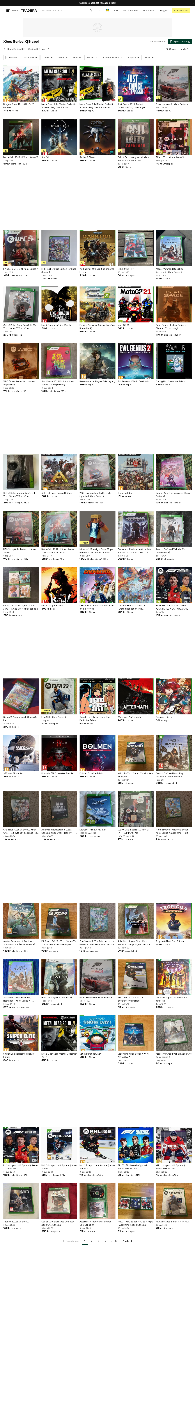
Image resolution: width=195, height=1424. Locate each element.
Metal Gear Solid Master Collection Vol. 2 (59, 1055)
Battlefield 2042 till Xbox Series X (20, 157)
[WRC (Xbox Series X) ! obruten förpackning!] (21, 361)
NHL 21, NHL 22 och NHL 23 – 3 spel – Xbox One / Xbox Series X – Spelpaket (136, 1223)
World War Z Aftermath (129, 717)
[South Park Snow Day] (97, 1033)
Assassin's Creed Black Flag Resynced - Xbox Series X (170, 270)
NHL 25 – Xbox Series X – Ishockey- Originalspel (130, 999)
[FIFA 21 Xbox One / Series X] (174, 137)
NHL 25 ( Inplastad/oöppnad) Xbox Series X (97, 1167)
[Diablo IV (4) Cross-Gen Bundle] (59, 753)
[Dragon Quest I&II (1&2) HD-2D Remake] (21, 84)
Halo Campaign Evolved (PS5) (56, 997)
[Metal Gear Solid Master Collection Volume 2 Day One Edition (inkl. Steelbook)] (97, 84)
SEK (116, 10)
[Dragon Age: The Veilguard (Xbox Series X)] (174, 472)
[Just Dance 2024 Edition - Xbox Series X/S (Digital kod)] (59, 361)
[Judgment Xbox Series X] (21, 1201)
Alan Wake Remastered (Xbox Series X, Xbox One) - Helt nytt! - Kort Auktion (58, 831)
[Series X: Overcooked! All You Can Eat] (21, 696)
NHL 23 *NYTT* (126, 269)
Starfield (45, 157)
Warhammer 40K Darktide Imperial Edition (97, 270)
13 (116, 1241)
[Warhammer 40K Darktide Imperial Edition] (97, 248)
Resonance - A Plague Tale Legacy (97, 381)
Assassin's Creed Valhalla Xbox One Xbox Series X (174, 1055)
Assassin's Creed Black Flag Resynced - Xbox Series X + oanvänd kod (17, 999)
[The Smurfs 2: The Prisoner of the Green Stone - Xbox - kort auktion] (97, 921)
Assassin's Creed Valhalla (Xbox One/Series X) (172, 551)
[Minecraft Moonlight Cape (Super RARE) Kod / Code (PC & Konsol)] (97, 529)
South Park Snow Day (90, 1053)
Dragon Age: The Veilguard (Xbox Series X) (173, 494)
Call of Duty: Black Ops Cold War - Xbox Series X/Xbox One (20, 327)
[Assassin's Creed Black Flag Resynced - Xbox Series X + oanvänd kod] (21, 977)
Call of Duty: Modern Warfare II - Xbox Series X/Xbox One (19, 494)
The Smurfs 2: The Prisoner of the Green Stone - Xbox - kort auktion (97, 943)
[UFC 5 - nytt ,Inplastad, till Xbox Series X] (21, 529)
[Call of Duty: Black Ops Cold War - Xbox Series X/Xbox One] (21, 304)
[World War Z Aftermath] (136, 696)
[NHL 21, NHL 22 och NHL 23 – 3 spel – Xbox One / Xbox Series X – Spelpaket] (136, 1201)
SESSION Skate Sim (13, 773)
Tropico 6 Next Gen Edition (170, 941)
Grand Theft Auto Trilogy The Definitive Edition (95, 719)
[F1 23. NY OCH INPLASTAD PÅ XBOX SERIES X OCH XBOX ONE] (174, 585)
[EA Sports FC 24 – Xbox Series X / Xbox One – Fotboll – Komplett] (59, 921)
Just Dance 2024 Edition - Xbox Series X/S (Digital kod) (57, 383)
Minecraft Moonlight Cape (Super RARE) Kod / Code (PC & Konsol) (97, 551)
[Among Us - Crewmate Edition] (174, 361)
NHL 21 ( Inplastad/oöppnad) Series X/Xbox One (170, 1167)
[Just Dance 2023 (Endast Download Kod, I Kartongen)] (136, 84)
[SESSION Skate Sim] (21, 753)
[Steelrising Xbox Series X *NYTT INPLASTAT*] (136, 1033)
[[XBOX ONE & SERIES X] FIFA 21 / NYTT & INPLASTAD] (136, 809)
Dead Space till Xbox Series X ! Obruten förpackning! (171, 327)
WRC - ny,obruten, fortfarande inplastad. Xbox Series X (95, 494)
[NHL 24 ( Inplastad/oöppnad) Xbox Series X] (59, 1145)
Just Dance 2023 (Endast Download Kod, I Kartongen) (132, 106)
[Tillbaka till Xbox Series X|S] (4, 49)
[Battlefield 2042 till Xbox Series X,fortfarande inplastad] (59, 529)
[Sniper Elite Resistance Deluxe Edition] (21, 1033)
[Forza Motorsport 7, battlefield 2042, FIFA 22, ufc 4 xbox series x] (21, 585)
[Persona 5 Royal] (174, 696)
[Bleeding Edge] (136, 472)
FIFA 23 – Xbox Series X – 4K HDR (173, 1221)
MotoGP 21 (123, 325)
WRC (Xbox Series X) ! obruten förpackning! (19, 383)
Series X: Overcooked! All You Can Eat (20, 719)
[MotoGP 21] (136, 304)
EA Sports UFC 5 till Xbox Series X (20, 269)
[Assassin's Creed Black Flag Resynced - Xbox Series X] (174, 248)
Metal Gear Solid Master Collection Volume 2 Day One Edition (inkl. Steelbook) (97, 106)
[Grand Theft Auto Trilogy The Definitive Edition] (97, 696)
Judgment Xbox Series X (16, 1221)
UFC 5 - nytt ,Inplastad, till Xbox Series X (19, 551)
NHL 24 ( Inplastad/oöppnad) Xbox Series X (59, 1167)
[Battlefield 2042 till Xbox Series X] (21, 137)
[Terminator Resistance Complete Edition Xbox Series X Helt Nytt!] (136, 529)
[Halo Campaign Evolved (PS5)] (59, 977)
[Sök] (90, 10)
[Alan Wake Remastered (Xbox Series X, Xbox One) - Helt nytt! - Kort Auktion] (59, 809)
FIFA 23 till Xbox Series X (53, 717)
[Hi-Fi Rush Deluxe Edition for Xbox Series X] (59, 248)
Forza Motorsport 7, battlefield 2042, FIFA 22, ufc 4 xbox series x (20, 607)
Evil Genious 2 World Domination (134, 381)
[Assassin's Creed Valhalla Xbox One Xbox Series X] (174, 1033)
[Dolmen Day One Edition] (97, 753)
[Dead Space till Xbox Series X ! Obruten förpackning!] (174, 304)
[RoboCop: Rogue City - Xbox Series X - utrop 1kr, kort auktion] (136, 921)
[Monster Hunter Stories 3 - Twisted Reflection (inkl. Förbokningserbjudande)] (136, 585)
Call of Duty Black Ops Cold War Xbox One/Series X (57, 1223)
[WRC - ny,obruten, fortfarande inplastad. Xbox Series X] (97, 472)
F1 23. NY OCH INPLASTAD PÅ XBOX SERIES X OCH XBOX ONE (172, 607)
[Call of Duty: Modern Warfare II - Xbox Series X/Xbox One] (21, 472)
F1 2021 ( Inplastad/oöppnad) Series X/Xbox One (133, 1167)
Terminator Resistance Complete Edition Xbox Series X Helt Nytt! (134, 551)
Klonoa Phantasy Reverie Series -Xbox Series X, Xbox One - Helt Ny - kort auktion (173, 831)
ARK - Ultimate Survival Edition (56, 493)
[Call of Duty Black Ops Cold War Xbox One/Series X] (59, 1201)
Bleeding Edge (125, 493)
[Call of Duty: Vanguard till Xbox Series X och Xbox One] (136, 137)
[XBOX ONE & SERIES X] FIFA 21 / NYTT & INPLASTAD (134, 831)
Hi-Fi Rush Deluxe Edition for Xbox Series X (58, 270)
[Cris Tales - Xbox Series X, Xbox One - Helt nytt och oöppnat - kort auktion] (21, 809)
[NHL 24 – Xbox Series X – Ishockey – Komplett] (136, 753)
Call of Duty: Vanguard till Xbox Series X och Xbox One (133, 159)
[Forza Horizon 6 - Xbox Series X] (174, 84)
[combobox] (66, 10)
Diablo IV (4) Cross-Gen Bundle (57, 773)
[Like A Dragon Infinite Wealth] (59, 304)
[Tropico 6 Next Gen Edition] (174, 921)
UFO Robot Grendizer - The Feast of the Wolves (97, 607)
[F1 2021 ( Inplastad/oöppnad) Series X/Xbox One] (136, 1145)
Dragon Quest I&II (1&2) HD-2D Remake (18, 106)
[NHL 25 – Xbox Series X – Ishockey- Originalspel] (136, 977)
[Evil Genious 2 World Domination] (136, 361)
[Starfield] (59, 137)
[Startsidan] (29, 10)
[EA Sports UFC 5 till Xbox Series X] (21, 248)
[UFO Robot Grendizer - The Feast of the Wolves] (97, 585)
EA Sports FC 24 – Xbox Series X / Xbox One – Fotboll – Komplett (58, 943)
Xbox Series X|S (16, 49)
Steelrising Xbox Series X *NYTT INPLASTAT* (134, 1055)
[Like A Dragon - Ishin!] (59, 585)
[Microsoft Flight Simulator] (97, 809)
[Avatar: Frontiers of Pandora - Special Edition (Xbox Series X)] (21, 921)
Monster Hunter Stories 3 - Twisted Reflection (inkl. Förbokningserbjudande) (131, 607)
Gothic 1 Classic (88, 157)
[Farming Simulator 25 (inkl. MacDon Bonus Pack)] (97, 304)
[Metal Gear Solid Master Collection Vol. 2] (59, 1033)
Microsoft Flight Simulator (93, 829)
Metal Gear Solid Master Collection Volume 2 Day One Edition (59, 106)
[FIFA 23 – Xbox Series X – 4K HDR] (174, 1201)
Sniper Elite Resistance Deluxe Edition (19, 1055)
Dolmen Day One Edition (92, 773)
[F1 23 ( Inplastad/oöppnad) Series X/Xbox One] (21, 1145)
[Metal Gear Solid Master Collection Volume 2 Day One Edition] (59, 84)
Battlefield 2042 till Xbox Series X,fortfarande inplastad (57, 551)
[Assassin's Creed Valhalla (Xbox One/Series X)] (174, 529)
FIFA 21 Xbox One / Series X (170, 157)
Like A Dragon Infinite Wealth (56, 325)
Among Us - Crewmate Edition (171, 381)
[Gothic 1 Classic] (97, 137)
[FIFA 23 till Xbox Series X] (59, 696)
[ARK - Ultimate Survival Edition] (59, 472)
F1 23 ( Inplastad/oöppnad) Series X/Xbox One (20, 1167)
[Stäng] (192, 3)
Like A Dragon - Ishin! (52, 605)
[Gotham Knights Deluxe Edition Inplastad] (174, 977)
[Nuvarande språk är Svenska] (107, 10)
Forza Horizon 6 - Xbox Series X (172, 104)
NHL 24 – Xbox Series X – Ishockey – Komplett (135, 775)
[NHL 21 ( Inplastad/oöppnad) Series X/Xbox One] (174, 1145)
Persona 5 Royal (164, 717)
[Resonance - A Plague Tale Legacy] (97, 361)
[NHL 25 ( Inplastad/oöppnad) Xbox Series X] (97, 1145)
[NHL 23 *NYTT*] (136, 248)
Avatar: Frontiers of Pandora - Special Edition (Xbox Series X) (19, 943)
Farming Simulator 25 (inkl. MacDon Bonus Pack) (97, 327)
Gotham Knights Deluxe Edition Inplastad (171, 999)
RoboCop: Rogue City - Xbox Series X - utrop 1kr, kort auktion (134, 943)
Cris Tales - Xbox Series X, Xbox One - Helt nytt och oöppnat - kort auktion (21, 831)
